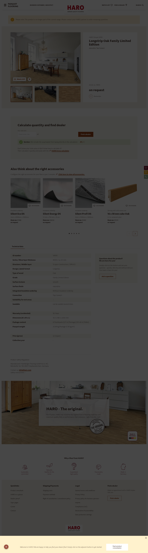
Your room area (22, 131)
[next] (135, 233)
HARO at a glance (17, 494)
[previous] (129, 233)
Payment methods (49, 494)
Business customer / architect (41, 5)
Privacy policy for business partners (87, 499)
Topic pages (14, 503)
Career (13, 507)
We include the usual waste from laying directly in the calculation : (54, 142)
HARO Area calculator (60, 151)
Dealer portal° (15, 499)
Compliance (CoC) (81, 507)
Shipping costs (47, 490)
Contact (13, 511)
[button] (146, 168)
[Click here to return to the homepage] (74, 528)
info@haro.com (25, 370)
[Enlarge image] (76, 79)
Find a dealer (86, 134)
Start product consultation (117, 547)
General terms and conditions (85, 490)
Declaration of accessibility (84, 511)
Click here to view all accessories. (71, 174)
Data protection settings (83, 515)
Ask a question (107, 276)
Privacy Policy (80, 494)
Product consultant (17, 490)
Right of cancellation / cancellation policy (56, 499)
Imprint (77, 503)
